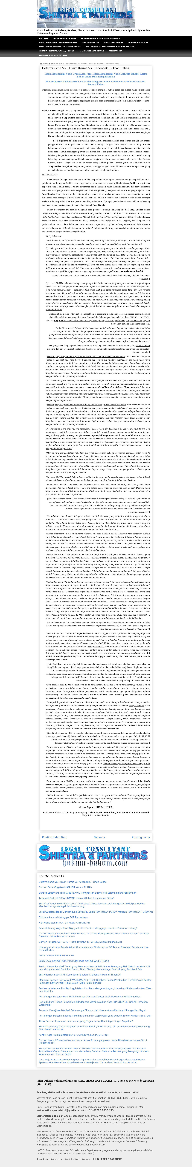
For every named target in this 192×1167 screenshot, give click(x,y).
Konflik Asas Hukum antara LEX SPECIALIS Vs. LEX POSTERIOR (74, 1034)
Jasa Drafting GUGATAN (138, 42)
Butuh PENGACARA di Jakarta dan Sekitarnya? (101, 38)
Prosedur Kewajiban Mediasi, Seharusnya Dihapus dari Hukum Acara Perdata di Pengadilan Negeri (92, 1010)
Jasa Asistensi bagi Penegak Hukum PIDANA (58, 42)
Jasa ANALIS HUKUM (90, 42)
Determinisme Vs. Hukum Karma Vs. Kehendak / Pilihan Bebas (72, 882)
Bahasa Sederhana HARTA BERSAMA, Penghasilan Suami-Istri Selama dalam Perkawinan (87, 892)
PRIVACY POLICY (115, 51)
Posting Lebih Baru (54, 837)
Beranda (99, 837)
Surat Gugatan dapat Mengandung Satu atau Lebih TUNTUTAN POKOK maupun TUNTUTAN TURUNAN (96, 911)
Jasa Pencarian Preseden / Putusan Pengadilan (60, 46)
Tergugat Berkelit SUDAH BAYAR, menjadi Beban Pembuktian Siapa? (76, 898)
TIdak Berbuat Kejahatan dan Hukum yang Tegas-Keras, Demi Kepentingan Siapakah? (86, 1021)
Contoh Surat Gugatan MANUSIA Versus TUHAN (65, 887)
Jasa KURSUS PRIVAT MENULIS (91, 51)
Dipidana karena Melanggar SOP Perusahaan (63, 917)
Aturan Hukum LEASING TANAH (56, 955)
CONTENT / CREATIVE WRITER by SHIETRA (56, 51)
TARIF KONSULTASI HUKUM (64, 38)
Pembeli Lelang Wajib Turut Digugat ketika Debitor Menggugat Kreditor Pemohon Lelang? (88, 928)
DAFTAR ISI (43, 38)
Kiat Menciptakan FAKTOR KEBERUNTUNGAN (64, 922)
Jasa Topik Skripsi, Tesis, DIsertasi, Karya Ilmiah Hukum (109, 46)
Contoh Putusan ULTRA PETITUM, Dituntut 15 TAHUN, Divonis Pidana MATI (80, 941)
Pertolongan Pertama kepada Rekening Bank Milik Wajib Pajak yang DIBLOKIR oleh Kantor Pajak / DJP (95, 1015)
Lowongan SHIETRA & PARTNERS (53, 55)
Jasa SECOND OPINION (113, 42)
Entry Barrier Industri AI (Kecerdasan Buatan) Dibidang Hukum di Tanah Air (80, 974)
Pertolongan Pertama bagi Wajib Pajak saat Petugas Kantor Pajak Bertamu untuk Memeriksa (89, 996)
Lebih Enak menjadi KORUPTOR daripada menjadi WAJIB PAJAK (74, 961)
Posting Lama (141, 837)
